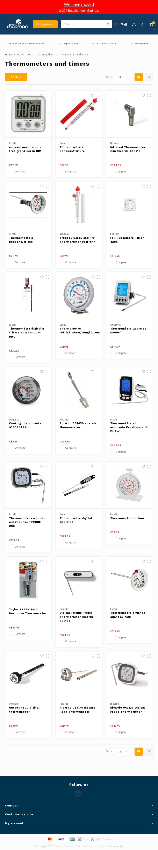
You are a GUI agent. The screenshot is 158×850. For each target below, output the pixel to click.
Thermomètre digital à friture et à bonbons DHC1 (26, 332)
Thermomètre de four (127, 518)
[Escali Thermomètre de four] (129, 485)
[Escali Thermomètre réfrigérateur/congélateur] (79, 295)
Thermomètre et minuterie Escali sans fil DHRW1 (129, 427)
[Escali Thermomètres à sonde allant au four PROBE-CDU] (28, 485)
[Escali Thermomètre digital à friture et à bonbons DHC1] (28, 295)
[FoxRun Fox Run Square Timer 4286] (129, 204)
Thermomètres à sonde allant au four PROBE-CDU (27, 522)
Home (8, 54)
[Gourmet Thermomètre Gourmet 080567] (129, 295)
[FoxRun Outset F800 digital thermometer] (28, 674)
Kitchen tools (24, 54)
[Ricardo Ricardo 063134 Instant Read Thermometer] (79, 674)
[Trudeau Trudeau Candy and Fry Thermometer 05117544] (79, 204)
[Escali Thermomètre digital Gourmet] (79, 485)
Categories (43, 24)
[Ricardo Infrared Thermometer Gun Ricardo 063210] (129, 114)
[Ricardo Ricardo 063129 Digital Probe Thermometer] (129, 674)
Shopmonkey (117, 846)
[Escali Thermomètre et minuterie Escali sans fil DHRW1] (129, 390)
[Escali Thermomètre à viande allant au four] (129, 580)
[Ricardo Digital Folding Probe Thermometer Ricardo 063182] (79, 580)
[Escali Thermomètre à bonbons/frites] (28, 204)
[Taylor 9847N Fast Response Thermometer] (28, 580)
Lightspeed (93, 846)
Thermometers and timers (73, 54)
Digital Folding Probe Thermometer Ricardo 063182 (77, 616)
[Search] (108, 24)
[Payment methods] (49, 839)
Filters (17, 77)
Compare (20, 171)
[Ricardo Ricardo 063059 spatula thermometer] (79, 390)
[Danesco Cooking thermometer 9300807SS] (28, 390)
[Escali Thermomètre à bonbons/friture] (79, 114)
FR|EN (119, 24)
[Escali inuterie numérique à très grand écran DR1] (28, 114)
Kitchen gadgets (45, 54)
